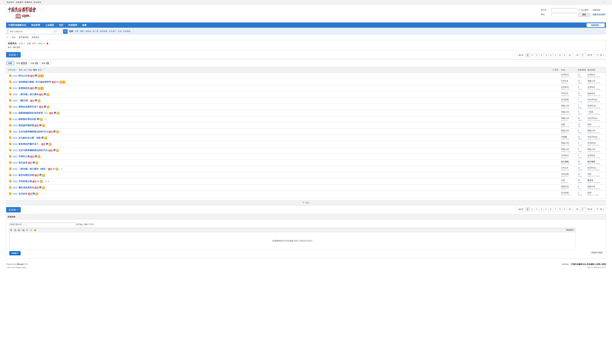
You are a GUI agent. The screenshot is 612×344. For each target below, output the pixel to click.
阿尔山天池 (24, 75)
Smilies (35, 230)
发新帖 (12, 55)
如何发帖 (103, 31)
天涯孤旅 (126, 31)
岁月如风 (565, 99)
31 (579, 118)
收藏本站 (28, 2)
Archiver (565, 264)
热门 (25, 70)
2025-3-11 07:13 (593, 133)
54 (579, 180)
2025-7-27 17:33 (593, 158)
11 (579, 137)
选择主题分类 (16, 224)
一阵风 (590, 112)
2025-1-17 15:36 (593, 164)
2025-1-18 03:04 (593, 102)
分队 (77, 31)
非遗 (119, 31)
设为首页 (37, 2)
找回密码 (596, 10)
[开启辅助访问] (601, 2)
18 (579, 162)
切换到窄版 (604, 2)
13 (579, 75)
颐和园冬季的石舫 (27, 119)
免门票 (95, 31)
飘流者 (590, 180)
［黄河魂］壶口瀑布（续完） (32, 169)
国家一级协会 (85, 31)
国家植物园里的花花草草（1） (33, 113)
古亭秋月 (565, 75)
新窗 (556, 70)
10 (570, 55)
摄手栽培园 (23, 37)
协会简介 (10, 2)
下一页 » (306, 203)
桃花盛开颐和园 (26, 125)
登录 (296, 241)
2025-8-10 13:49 (593, 182)
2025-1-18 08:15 (593, 139)
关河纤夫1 (591, 106)
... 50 (576, 55)
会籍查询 (19, 2)
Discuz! (20, 264)
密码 (543, 14)
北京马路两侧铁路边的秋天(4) (33, 131)
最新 (21, 70)
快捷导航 (595, 25)
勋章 (84, 25)
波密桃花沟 (24, 88)
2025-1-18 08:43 (593, 120)
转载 (34, 63)
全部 (10, 63)
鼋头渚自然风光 (26, 187)
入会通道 (49, 25)
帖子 (56, 31)
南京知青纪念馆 (26, 175)
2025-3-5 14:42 (593, 145)
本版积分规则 (597, 252)
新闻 (45, 63)
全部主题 (11, 70)
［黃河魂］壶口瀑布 (28, 94)
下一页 (599, 55)
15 (579, 174)
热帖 (30, 70)
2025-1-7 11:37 (593, 195)
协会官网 (35, 25)
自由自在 (591, 93)
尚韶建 (564, 137)
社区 (61, 25)
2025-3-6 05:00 (593, 170)
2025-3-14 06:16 (593, 108)
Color (15, 230)
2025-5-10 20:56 (593, 89)
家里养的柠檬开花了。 (29, 144)
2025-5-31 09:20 (593, 189)
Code (31, 230)
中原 (563, 180)
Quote (27, 230)
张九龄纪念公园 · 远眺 (29, 137)
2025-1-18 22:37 (593, 83)
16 (579, 81)
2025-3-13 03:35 (593, 114)
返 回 (521, 55)
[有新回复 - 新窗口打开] (10, 76)
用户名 (543, 10)
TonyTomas (592, 99)
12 (579, 93)
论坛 (14, 37)
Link (23, 230)
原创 (21, 63)
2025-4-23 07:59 (593, 127)
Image (19, 230)
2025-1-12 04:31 (593, 176)
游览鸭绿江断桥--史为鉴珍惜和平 (34, 82)
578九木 (564, 81)
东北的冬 (22, 193)
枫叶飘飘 (565, 162)
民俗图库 (72, 25)
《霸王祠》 (24, 100)
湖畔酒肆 (16, 47)
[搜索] (65, 31)
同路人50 (591, 81)
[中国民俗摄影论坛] (22, 19)
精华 (35, 70)
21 (579, 168)
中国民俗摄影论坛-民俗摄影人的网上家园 (588, 264)
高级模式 (570, 230)
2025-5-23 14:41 (593, 77)
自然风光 (35, 37)
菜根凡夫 (565, 186)
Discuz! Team (21, 267)
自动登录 (585, 10)
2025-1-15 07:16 (593, 96)
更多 (40, 70)
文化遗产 (112, 31)
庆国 (563, 124)
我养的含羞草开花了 (28, 106)
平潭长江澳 (24, 156)
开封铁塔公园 (25, 181)
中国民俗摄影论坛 (17, 25)
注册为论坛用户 (599, 14)
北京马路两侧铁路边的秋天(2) (33, 150)
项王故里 (22, 162)
